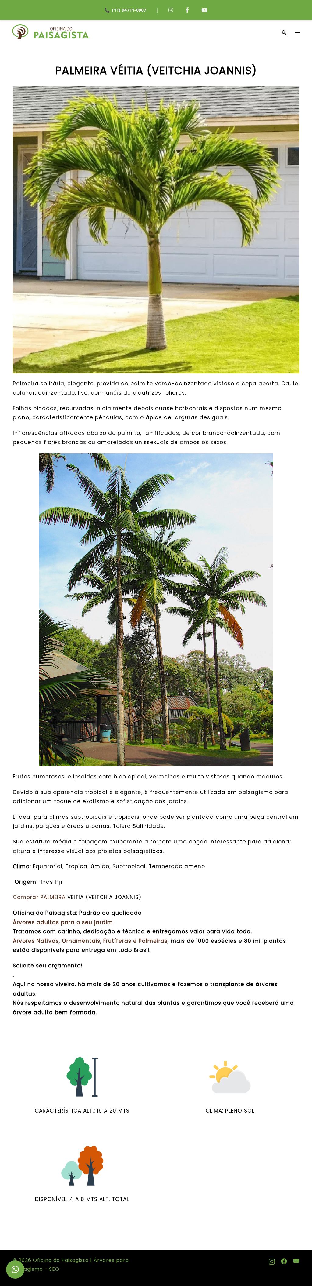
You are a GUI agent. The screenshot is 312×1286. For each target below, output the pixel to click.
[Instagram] (170, 10)
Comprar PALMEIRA (39, 897)
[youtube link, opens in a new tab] (296, 1260)
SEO (53, 1269)
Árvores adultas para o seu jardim (63, 922)
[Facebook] (187, 10)
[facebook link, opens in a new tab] (284, 1260)
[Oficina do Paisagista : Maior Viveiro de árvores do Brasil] (50, 32)
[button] (283, 32)
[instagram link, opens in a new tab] (272, 1260)
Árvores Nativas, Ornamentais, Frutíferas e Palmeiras (90, 941)
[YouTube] (204, 10)
